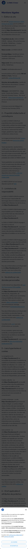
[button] (26, 509)
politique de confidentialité (15, 535)
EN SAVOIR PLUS (14, 545)
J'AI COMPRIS (14, 542)
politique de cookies (9, 536)
